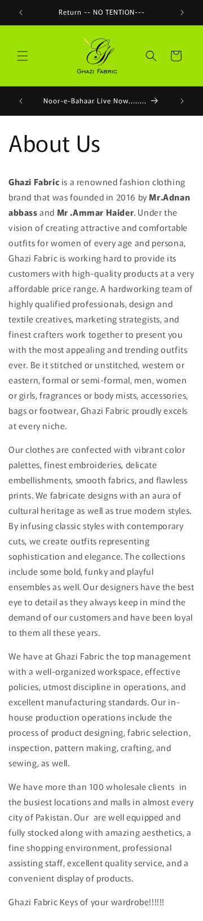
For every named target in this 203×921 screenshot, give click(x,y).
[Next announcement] (182, 12)
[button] (22, 55)
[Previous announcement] (20, 12)
